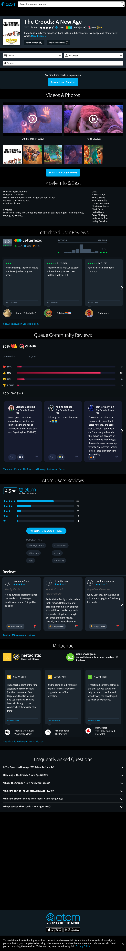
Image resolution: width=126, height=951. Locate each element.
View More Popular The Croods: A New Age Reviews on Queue (34, 469)
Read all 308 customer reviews (19, 635)
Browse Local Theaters (63, 82)
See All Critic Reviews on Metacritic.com (23, 741)
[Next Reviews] (122, 288)
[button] (32, 55)
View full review (13, 720)
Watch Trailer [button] (32, 42)
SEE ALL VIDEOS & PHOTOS (63, 172)
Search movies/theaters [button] (33, 4)
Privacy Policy (83, 946)
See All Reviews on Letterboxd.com (21, 323)
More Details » (38, 35)
